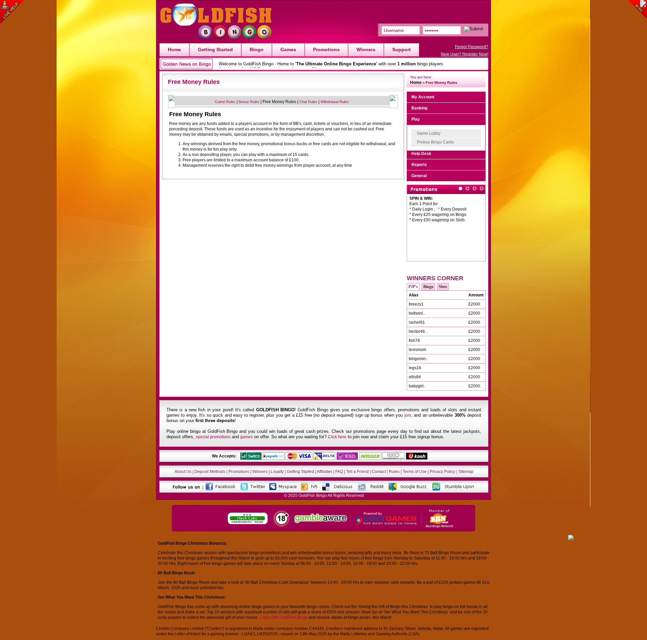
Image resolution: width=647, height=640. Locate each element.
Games (288, 49)
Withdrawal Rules (334, 102)
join (407, 415)
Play (415, 119)
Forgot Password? (471, 46)
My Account (422, 97)
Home (174, 49)
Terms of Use (415, 471)
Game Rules (225, 102)
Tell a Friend (357, 471)
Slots (443, 286)
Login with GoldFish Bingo (283, 617)
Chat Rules (308, 102)
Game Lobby (428, 133)
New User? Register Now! (464, 54)
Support (401, 49)
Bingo (257, 49)
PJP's (413, 286)
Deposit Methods (209, 471)
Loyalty (277, 471)
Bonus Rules (249, 102)
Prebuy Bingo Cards (435, 142)
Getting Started (215, 49)
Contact (379, 471)
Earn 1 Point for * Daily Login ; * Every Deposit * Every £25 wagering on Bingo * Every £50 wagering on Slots (437, 209)
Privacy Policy (442, 471)
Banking (419, 108)
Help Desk (421, 153)
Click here (337, 437)
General (419, 175)
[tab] (446, 97)
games (246, 437)
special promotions (213, 437)
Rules (394, 471)
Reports (419, 164)
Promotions (326, 49)
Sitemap (465, 471)
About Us (183, 471)
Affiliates (324, 471)
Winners (366, 49)
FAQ (339, 471)
